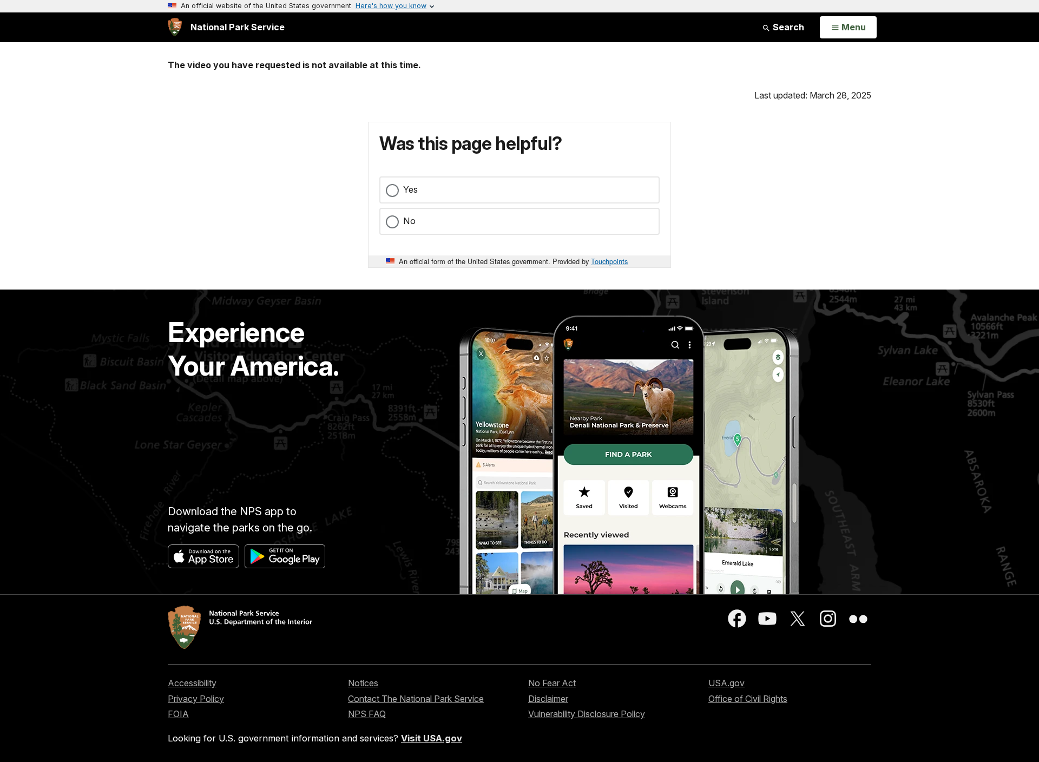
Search (787, 27)
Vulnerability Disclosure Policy (586, 713)
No (409, 220)
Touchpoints (609, 261)
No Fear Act (552, 683)
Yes (410, 189)
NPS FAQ (367, 713)
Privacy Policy (196, 698)
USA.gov (726, 683)
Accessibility (192, 683)
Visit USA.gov (431, 738)
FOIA (178, 713)
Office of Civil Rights (747, 698)
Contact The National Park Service (416, 698)
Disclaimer (548, 698)
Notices (363, 683)
